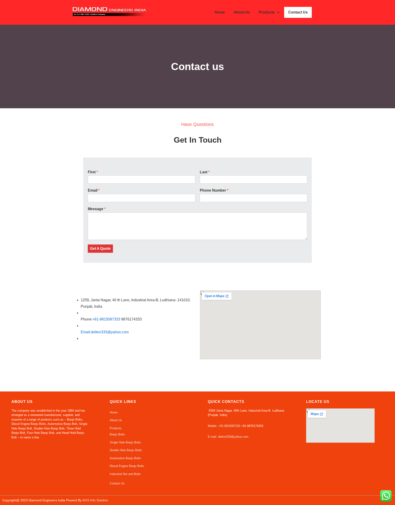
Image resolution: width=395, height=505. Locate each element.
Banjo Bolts (117, 434)
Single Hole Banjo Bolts (125, 442)
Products (267, 12)
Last (205, 172)
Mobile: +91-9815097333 (224, 426)
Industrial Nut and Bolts (125, 474)
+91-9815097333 (106, 319)
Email (94, 190)
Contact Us (298, 12)
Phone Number (214, 190)
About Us (242, 12)
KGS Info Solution (95, 500)
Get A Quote (100, 248)
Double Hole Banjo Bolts (126, 450)
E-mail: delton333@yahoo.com (228, 436)
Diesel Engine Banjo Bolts (127, 466)
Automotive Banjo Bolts (125, 458)
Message (97, 209)
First (93, 172)
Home (220, 12)
